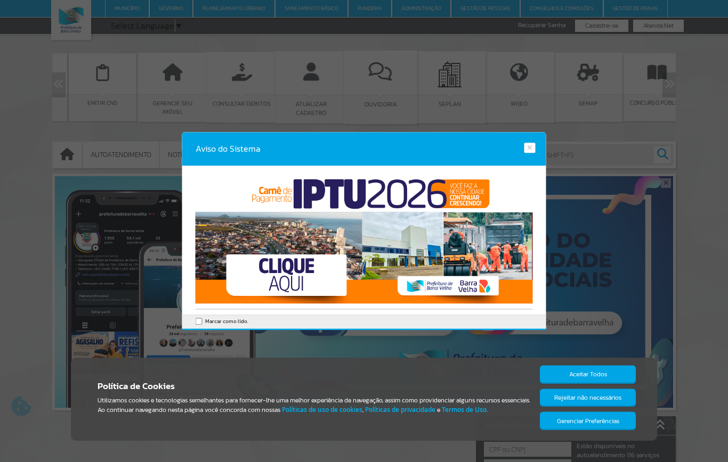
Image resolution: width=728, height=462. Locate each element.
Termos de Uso (464, 409)
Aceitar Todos (588, 374)
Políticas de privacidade (400, 409)
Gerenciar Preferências (588, 421)
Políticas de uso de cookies (322, 409)
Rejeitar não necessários (587, 397)
